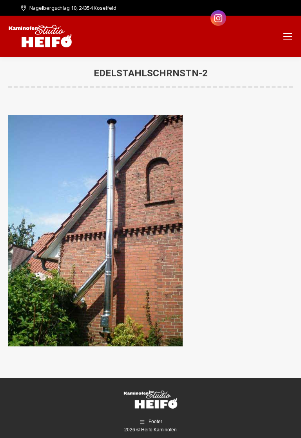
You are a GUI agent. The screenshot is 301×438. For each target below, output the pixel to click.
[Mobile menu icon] (287, 36)
